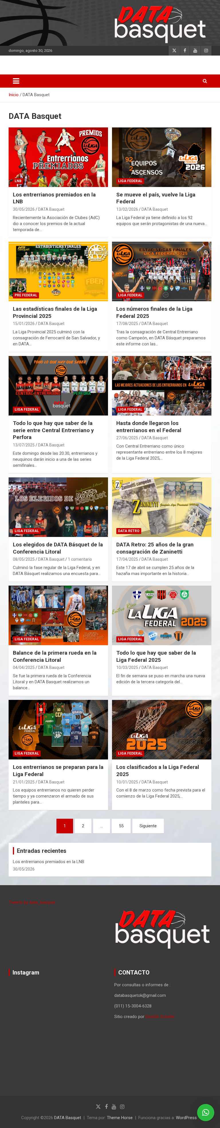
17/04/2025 (127, 559)
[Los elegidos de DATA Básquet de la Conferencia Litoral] (58, 507)
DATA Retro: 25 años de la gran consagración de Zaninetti (155, 548)
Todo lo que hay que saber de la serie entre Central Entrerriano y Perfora (53, 430)
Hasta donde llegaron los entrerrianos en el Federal (148, 427)
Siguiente (148, 825)
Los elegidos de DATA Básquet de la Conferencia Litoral (58, 548)
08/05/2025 (24, 559)
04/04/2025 (24, 667)
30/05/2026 (24, 209)
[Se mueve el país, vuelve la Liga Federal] (162, 157)
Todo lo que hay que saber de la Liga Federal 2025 (156, 656)
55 (121, 825)
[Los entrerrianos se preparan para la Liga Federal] (58, 729)
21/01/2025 (24, 782)
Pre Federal (26, 295)
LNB (18, 181)
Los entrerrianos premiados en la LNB (48, 861)
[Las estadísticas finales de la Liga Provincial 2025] (58, 271)
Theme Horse (120, 1117)
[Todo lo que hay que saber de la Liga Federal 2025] (162, 615)
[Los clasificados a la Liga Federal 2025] (162, 729)
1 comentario (80, 559)
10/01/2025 (127, 782)
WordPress (186, 1117)
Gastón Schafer (160, 1016)
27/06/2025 (127, 438)
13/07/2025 (24, 445)
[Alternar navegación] (16, 81)
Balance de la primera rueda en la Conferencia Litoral (55, 656)
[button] (205, 1112)
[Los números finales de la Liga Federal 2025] (162, 271)
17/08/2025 (127, 323)
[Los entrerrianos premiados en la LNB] (58, 157)
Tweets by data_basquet (32, 902)
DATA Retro (129, 531)
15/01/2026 (24, 323)
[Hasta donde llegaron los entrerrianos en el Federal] (162, 386)
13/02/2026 (127, 209)
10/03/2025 (127, 667)
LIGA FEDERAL (130, 181)
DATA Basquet (51, 209)
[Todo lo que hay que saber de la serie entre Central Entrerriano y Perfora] (58, 386)
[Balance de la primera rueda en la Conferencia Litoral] (58, 615)
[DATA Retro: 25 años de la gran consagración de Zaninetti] (162, 507)
